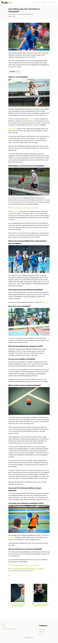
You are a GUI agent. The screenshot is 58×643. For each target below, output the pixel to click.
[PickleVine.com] (8, 2)
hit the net (31, 119)
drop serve (11, 537)
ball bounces (15, 211)
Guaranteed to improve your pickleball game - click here (27, 568)
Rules (10, 579)
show (17, 71)
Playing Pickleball (12, 16)
